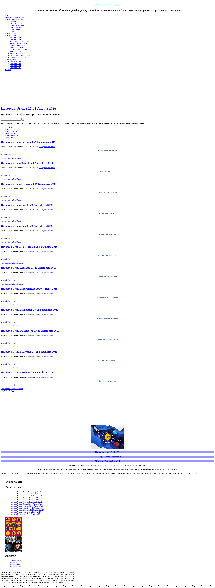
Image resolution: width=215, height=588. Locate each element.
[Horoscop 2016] (13, 535)
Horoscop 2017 (10, 129)
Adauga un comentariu (47, 147)
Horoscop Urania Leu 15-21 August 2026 (24, 500)
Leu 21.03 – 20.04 (16, 39)
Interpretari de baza (16, 23)
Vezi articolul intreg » (8, 154)
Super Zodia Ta (15, 27)
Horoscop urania (11, 131)
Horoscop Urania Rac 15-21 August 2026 (24, 498)
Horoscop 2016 (10, 33)
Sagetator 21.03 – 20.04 (18, 43)
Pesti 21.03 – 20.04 (17, 47)
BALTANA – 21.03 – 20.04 (20, 56)
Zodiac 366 (9, 137)
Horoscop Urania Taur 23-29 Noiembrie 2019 (27, 162)
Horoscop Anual (11, 60)
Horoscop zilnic (15, 566)
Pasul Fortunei (10, 133)
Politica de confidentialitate (14, 17)
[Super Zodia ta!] (13, 543)
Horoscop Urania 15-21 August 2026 (28, 108)
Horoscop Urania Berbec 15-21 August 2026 (26, 492)
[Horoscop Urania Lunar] (13, 551)
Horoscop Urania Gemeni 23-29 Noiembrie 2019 (28, 183)
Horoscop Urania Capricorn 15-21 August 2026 (27, 510)
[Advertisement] (107, 88)
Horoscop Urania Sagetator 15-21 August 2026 (26, 508)
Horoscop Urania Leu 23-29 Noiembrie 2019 (26, 225)
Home (7, 15)
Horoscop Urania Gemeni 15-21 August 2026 (26, 496)
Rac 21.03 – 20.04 (16, 37)
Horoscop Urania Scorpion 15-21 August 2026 (26, 506)
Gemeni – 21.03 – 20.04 (18, 49)
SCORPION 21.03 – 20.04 (19, 41)
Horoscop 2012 (15, 62)
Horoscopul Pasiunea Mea (14, 19)
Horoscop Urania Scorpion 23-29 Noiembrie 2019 (29, 288)
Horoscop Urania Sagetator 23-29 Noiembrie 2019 (29, 309)
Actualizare (9, 127)
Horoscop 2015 (15, 68)
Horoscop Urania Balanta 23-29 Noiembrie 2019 (28, 267)
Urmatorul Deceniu (12, 135)
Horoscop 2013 (15, 64)
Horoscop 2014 (15, 66)
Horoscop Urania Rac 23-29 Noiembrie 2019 (26, 204)
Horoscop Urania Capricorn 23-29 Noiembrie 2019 (30, 330)
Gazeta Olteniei (15, 560)
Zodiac (12, 31)
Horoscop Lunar (11, 35)
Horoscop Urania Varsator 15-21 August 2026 (26, 512)
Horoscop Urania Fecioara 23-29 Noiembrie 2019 (29, 246)
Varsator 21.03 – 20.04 (18, 45)
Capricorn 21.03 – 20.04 (18, 58)
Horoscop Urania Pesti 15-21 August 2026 (25, 514)
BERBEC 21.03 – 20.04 (18, 52)
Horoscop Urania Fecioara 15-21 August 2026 (26, 502)
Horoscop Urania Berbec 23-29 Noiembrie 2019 (28, 141)
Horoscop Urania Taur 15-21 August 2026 (25, 494)
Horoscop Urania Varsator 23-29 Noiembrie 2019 (29, 351)
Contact (8, 70)
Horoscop (13, 562)
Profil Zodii (14, 21)
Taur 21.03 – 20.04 (16, 54)
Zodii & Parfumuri (16, 29)
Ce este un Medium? (17, 25)
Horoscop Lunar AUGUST (107, 452)
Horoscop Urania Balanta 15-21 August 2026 (26, 504)
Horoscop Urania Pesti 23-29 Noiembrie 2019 (27, 372)
